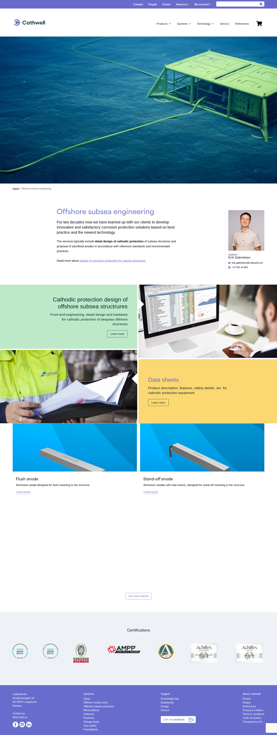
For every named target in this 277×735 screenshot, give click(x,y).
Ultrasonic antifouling (29, 86)
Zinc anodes (107, 41)
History (247, 702)
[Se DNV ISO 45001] (20, 650)
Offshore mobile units (29, 41)
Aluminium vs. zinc (194, 46)
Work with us (20, 717)
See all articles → (193, 73)
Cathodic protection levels (197, 41)
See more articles (138, 596)
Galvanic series (192, 55)
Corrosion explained (194, 50)
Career (166, 4)
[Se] (50, 650)
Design (165, 706)
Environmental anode (112, 50)
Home (16, 188)
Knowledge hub (193, 32)
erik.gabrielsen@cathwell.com (247, 262)
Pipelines (23, 59)
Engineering (25, 32)
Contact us (19, 713)
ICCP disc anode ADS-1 (113, 64)
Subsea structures (28, 46)
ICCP (104, 83)
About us (181, 4)
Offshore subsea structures (99, 706)
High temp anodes (110, 46)
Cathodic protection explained (199, 36)
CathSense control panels (114, 59)
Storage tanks (25, 64)
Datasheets (108, 32)
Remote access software (197, 69)
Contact (138, 4)
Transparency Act (252, 721)
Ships (21, 36)
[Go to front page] (29, 22)
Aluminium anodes (111, 36)
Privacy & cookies (253, 710)
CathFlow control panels (113, 55)
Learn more (117, 333)
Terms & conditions (253, 714)
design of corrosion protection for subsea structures (112, 260)
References (249, 706)
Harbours (23, 55)
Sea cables (24, 69)
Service (165, 710)
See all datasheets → (112, 73)
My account (202, 4)
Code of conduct (252, 718)
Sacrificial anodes (110, 87)
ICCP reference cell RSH (114, 69)
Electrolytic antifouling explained (200, 64)
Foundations (24, 73)
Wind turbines (25, 50)
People (152, 4)
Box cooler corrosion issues (198, 59)
